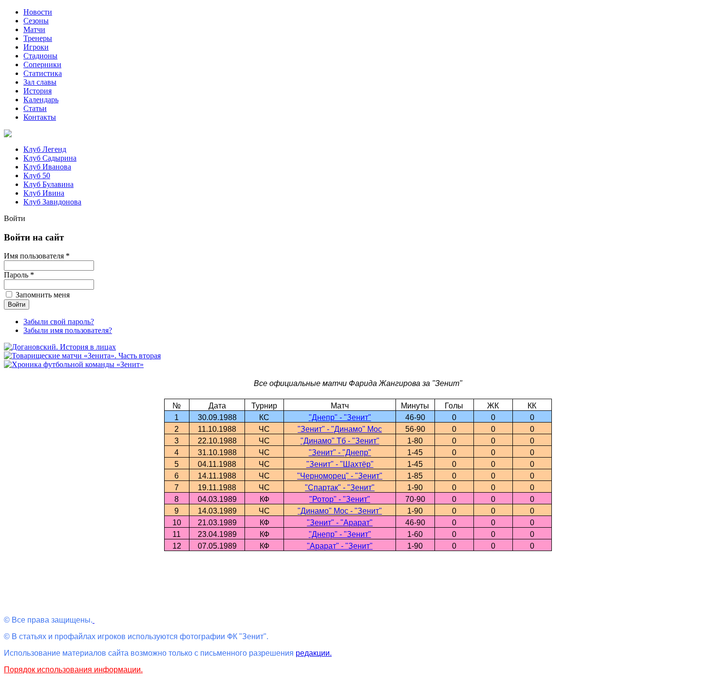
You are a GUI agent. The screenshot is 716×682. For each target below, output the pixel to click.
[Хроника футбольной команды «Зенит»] (74, 364)
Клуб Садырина (49, 158)
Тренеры (37, 38)
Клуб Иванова (47, 167)
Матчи (34, 29)
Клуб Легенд (44, 149)
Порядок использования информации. (73, 669)
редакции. (314, 653)
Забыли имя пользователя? (67, 330)
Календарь (40, 99)
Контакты (39, 117)
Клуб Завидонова (52, 202)
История (37, 91)
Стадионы (40, 56)
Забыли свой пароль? (58, 321)
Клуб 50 (36, 175)
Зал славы (40, 82)
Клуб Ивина (43, 193)
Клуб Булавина (48, 184)
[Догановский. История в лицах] (60, 347)
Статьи (35, 108)
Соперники (42, 64)
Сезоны (36, 21)
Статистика (42, 73)
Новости (37, 12)
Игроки (36, 47)
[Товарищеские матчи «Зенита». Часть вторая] (82, 355)
